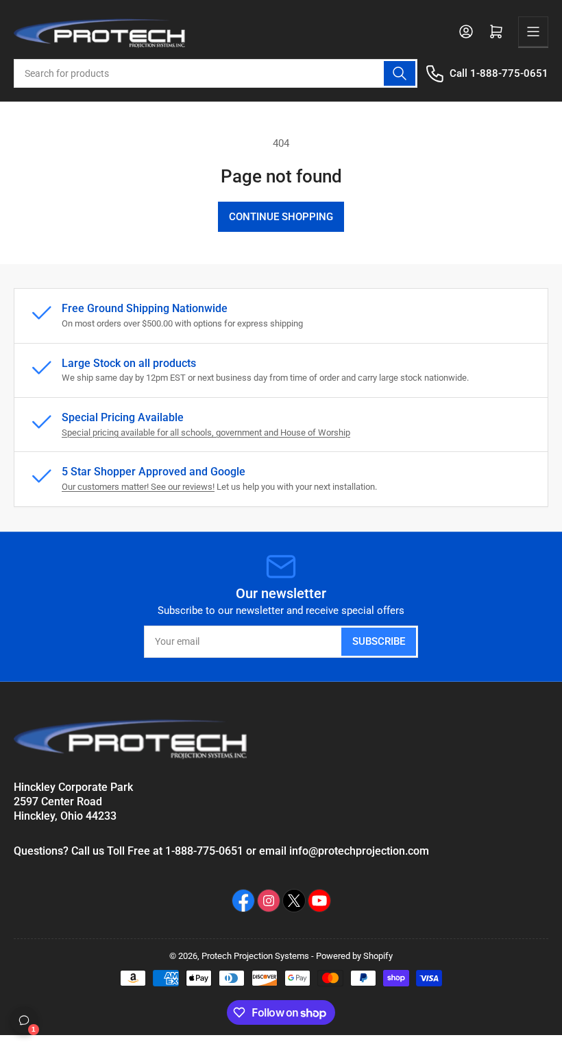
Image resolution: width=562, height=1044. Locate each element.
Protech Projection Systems (255, 956)
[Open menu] (533, 31)
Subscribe (378, 641)
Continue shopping (281, 217)
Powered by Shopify (354, 956)
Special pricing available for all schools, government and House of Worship (206, 432)
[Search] (399, 73)
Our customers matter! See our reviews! (138, 487)
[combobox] (215, 73)
